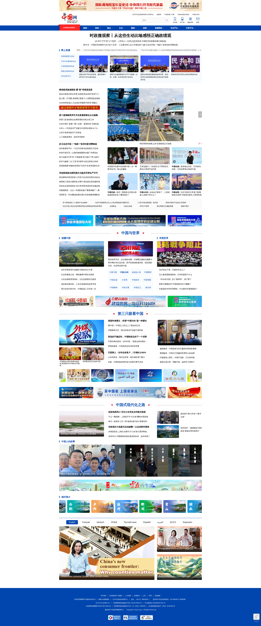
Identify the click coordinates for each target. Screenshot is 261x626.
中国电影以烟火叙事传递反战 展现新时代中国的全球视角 (70, 363)
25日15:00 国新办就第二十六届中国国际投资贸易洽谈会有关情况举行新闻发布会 (170, 50)
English (72, 522)
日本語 (114, 522)
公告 (144, 595)
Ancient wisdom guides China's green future (175, 576)
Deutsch (100, 522)
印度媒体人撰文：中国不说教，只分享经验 (177, 358)
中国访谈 (175, 166)
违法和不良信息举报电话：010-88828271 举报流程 (169, 599)
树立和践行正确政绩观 (165, 206)
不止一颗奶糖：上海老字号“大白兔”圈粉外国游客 (128, 417)
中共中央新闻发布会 (68, 61)
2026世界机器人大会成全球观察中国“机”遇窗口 (78, 103)
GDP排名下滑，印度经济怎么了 (172, 270)
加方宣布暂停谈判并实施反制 (88, 186)
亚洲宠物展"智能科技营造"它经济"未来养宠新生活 (79, 166)
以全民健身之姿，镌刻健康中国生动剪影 (77, 275)
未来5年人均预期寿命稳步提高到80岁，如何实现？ (129, 436)
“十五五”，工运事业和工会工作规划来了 (126, 45)
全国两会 (113, 206)
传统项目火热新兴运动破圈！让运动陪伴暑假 (128, 427)
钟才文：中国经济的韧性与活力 (96, 45)
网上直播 (65, 50)
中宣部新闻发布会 (67, 66)
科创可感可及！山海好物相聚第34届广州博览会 (78, 153)
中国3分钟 (144, 192)
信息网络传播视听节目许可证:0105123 (98, 606)
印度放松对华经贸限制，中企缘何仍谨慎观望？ (178, 289)
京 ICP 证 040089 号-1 (103, 603)
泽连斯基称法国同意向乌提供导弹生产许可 (78, 173)
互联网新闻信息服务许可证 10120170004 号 (127, 603)
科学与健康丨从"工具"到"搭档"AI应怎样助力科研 (78, 161)
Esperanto (187, 522)
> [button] (200, 50)
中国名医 (175, 192)
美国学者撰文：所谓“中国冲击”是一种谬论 (127, 321)
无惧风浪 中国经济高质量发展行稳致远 (150, 41)
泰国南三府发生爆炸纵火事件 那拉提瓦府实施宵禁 (79, 182)
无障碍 (256, 621)
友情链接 (157, 595)
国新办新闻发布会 (67, 71)
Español (147, 522)
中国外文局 (195, 14)
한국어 (173, 522)
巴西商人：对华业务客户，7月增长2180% (127, 352)
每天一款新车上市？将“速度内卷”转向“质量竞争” (128, 421)
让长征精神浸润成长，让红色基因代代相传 (78, 279)
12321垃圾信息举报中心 (120, 599)
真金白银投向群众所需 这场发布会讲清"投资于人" (79, 94)
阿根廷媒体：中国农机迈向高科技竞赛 (123, 346)
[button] (200, 114)
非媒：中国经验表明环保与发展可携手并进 (125, 362)
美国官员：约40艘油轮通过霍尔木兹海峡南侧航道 (79, 195)
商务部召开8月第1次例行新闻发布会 (184, 74)
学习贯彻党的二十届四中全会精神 (75, 202)
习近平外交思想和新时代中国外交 (142, 14)
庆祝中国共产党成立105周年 (176, 202)
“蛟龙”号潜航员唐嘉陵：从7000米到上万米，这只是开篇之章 (85, 474)
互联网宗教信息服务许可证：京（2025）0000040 (130, 606)
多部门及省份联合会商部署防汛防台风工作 (76, 120)
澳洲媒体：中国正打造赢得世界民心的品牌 (177, 353)
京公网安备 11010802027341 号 (155, 603)
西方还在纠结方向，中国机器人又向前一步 (78, 289)
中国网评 (148, 272)
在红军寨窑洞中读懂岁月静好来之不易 (76, 270)
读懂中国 (65, 238)
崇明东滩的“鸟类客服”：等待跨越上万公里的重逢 (78, 434)
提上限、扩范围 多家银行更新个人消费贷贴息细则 (79, 98)
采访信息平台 (66, 76)
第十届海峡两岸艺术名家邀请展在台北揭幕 (78, 115)
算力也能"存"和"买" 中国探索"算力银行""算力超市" (79, 157)
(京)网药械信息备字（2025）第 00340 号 (162, 606)
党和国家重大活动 (67, 56)
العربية (160, 522)
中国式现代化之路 (130, 405)
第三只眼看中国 (130, 313)
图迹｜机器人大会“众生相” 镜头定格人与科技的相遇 (129, 144)
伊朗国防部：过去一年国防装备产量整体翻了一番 (79, 190)
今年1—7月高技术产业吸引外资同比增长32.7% (78, 128)
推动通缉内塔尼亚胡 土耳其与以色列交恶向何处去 (79, 177)
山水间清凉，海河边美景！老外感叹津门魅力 (126, 357)
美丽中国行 (185, 206)
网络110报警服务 (104, 599)
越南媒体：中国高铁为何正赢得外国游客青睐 (178, 349)
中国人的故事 (68, 441)
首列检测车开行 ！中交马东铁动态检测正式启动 (78, 148)
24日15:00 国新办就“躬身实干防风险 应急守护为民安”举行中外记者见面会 (110, 50)
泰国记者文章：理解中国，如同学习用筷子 (177, 362)
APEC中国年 (144, 206)
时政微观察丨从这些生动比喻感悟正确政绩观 (130, 35)
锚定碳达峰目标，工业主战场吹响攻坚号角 (78, 284)
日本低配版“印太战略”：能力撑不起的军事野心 (176, 263)
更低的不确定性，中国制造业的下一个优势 (127, 337)
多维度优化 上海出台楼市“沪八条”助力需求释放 (127, 432)
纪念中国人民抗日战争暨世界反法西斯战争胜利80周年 (82, 206)
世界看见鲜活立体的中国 (92, 361)
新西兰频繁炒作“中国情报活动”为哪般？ (175, 284)
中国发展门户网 (169, 14)
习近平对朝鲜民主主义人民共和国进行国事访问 (112, 202)
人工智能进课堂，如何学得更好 (72, 137)
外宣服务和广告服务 (115, 595)
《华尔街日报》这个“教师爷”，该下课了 (175, 279)
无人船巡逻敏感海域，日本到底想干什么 (175, 275)
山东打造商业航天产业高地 (70, 133)
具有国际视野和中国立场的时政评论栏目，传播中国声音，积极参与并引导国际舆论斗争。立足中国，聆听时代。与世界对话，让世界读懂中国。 (130, 262)
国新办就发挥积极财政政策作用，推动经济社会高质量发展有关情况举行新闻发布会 (154, 77)
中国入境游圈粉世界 (167, 342)
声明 (150, 595)
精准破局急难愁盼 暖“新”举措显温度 (75, 90)
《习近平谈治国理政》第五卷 (147, 202)
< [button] (198, 50)
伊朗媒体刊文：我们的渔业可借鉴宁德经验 (125, 330)
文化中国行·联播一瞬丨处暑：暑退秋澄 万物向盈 (79, 124)
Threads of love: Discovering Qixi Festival (174, 548)
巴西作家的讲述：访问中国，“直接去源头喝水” (127, 341)
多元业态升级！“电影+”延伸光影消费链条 (160, 45)
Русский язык (130, 522)
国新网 (159, 14)
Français (86, 522)
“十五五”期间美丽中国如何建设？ (73, 263)
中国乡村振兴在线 (183, 14)
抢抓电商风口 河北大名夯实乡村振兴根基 (127, 412)
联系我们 (137, 595)
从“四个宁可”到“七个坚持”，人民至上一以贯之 (114, 41)
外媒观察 (64, 343)
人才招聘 (128, 595)
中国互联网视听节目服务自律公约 (85, 599)
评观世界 (163, 238)
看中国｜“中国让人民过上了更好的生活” (124, 326)
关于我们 (103, 595)
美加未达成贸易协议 (67, 186)
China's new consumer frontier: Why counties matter (85, 576)
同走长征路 (128, 206)
